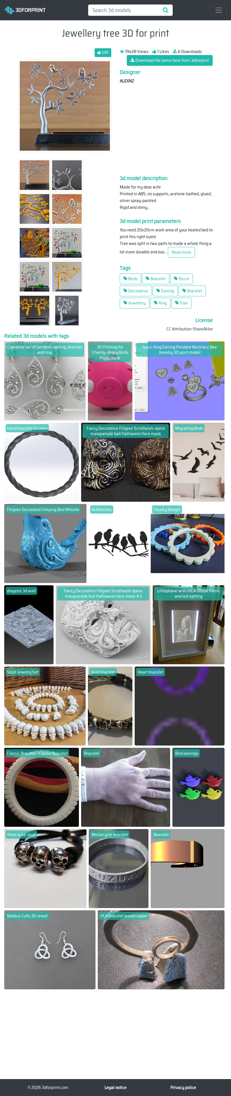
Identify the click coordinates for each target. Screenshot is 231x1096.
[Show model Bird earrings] (198, 786)
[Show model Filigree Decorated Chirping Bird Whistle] (45, 543)
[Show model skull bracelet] (110, 705)
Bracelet (158, 278)
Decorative (137, 290)
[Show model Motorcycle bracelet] (118, 868)
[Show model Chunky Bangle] (188, 543)
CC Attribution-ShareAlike (189, 328)
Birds (132, 278)
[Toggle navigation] (218, 10)
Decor (183, 278)
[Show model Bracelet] (125, 786)
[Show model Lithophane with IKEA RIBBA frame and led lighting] (189, 624)
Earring (167, 290)
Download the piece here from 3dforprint (172, 60)
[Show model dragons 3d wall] (29, 624)
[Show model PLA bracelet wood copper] (161, 949)
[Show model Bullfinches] (118, 543)
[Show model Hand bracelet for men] (41, 461)
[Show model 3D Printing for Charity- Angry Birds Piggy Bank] (110, 380)
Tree (183, 302)
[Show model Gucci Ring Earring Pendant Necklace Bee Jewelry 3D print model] (180, 380)
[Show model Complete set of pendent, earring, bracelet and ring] (45, 380)
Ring (162, 302)
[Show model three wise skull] (45, 868)
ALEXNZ (127, 80)
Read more (181, 252)
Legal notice (115, 1087)
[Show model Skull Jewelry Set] (45, 705)
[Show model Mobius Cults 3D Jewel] (49, 949)
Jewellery (136, 302)
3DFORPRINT (30, 9)
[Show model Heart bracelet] (180, 705)
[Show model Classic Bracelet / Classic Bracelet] (41, 786)
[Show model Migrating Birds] (198, 461)
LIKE (105, 52)
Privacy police (183, 1087)
